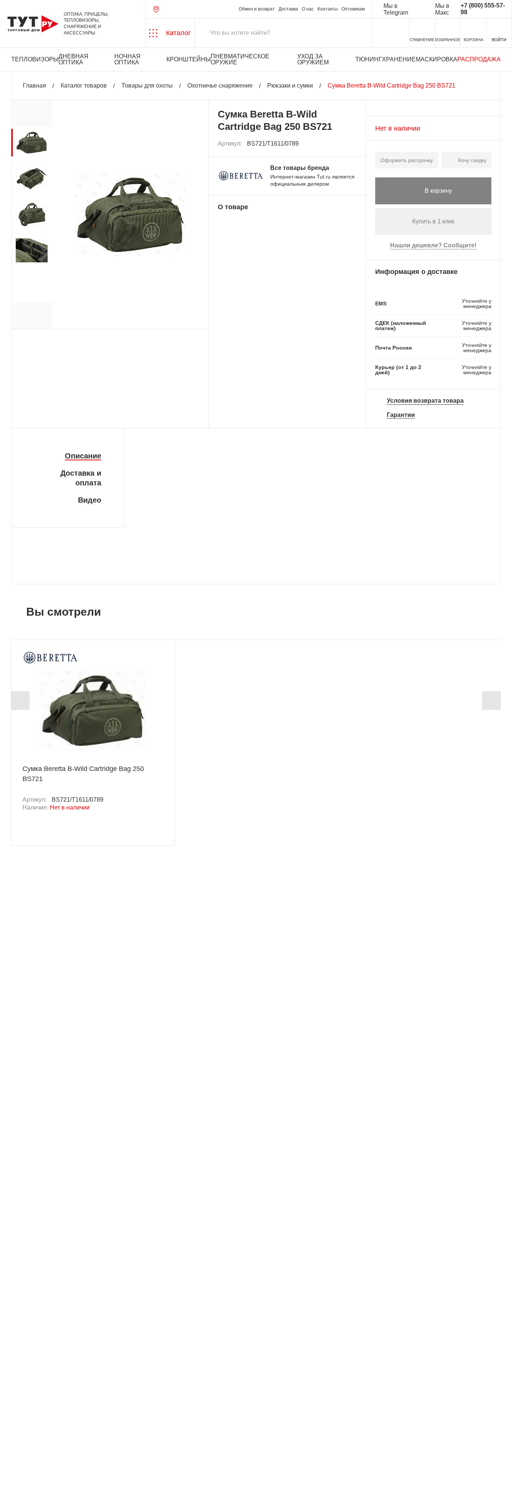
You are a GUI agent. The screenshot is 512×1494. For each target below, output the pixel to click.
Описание (83, 456)
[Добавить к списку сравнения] (335, 144)
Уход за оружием (313, 59)
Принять (106, 1481)
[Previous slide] (20, 700)
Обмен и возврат (257, 9)
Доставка (288, 9)
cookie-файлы (101, 1448)
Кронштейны (188, 59)
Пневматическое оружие (240, 59)
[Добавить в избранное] (351, 143)
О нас (308, 9)
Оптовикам (353, 9)
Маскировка (436, 59)
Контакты (327, 9)
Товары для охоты (147, 85)
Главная (34, 85)
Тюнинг (368, 59)
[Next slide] (491, 700)
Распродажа (479, 59)
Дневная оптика (73, 59)
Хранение (399, 59)
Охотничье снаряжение (220, 85)
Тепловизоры (34, 59)
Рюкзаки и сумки (290, 85)
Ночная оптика (127, 59)
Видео (89, 500)
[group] (31, 142)
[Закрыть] (135, 1452)
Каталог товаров (84, 85)
